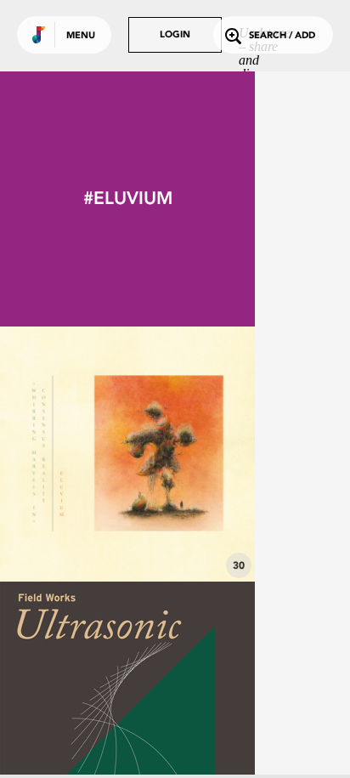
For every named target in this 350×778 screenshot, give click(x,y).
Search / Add (282, 36)
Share (180, 454)
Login (175, 35)
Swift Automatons (127, 534)
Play (127, 454)
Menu (80, 36)
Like (74, 454)
